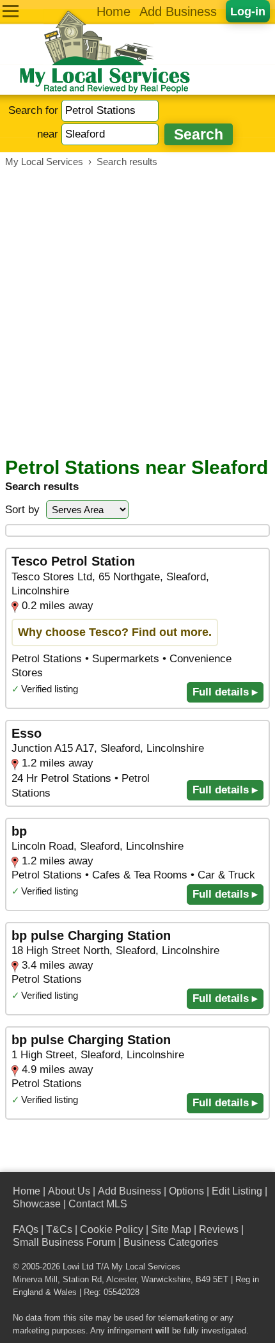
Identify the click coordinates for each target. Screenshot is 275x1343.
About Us (69, 1191)
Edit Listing (237, 1191)
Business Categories (170, 1242)
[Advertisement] (137, 312)
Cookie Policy (111, 1229)
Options (186, 1191)
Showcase (37, 1203)
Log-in (247, 11)
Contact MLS (97, 1203)
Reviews (219, 1229)
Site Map (171, 1229)
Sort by (22, 510)
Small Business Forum (64, 1242)
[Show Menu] (11, 11)
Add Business (178, 11)
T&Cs (59, 1229)
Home (113, 11)
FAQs (25, 1229)
